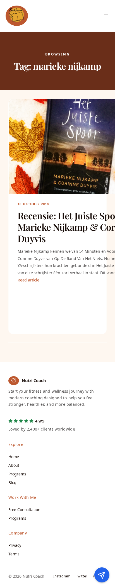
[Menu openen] (106, 16)
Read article (28, 280)
